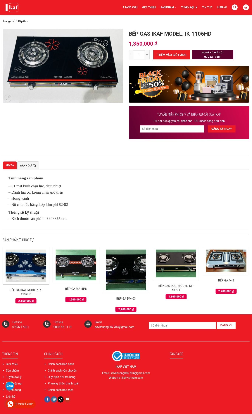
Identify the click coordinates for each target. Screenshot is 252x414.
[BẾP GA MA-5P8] (76, 265)
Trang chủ (130, 7)
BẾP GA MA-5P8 (76, 289)
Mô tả (10, 165)
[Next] (249, 280)
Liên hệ (222, 7)
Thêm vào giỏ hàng (171, 55)
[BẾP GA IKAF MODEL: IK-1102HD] (26, 266)
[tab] (10, 165)
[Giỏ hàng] (246, 7)
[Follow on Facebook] (47, 399)
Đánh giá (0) (28, 165)
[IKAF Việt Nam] (21, 7)
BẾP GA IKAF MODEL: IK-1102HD (26, 292)
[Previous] (3, 280)
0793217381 (213, 55)
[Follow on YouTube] (67, 399)
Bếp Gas (23, 21)
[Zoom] (7, 98)
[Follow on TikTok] (61, 399)
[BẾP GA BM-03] (126, 270)
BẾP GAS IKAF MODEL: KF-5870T (176, 288)
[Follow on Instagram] (54, 399)
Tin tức (207, 7)
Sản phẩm (167, 7)
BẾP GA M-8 (226, 280)
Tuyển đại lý (189, 7)
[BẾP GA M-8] (226, 261)
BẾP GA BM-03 (126, 298)
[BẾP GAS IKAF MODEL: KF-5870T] (176, 263)
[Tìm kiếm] (235, 7)
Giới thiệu (149, 7)
